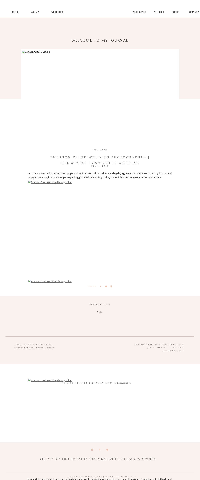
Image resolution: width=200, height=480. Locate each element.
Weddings (100, 149)
